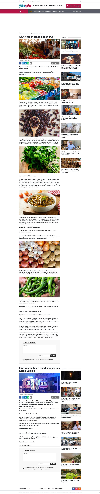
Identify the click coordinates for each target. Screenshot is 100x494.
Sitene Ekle (38, 1)
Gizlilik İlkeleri (54, 488)
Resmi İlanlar (52, 5)
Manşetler (23, 1)
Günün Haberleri (29, 1)
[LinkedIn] (25, 63)
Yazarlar (59, 5)
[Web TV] (77, 1)
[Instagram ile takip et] (76, 488)
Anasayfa (22, 33)
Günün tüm (77, 11)
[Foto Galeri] (80, 1)
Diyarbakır (36, 5)
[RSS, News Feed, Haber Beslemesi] (79, 488)
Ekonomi (27, 33)
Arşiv (34, 1)
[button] (52, 63)
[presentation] (23, 11)
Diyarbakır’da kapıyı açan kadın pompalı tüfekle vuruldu (45, 11)
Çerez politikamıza (75, 492)
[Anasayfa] (19, 1)
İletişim (49, 488)
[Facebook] (20, 63)
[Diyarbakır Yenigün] (25, 5)
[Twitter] (23, 63)
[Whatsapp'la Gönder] (28, 63)
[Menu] (67, 6)
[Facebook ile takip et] (73, 488)
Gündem (46, 5)
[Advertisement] (50, 22)
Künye (45, 488)
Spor (41, 5)
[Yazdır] (31, 63)
